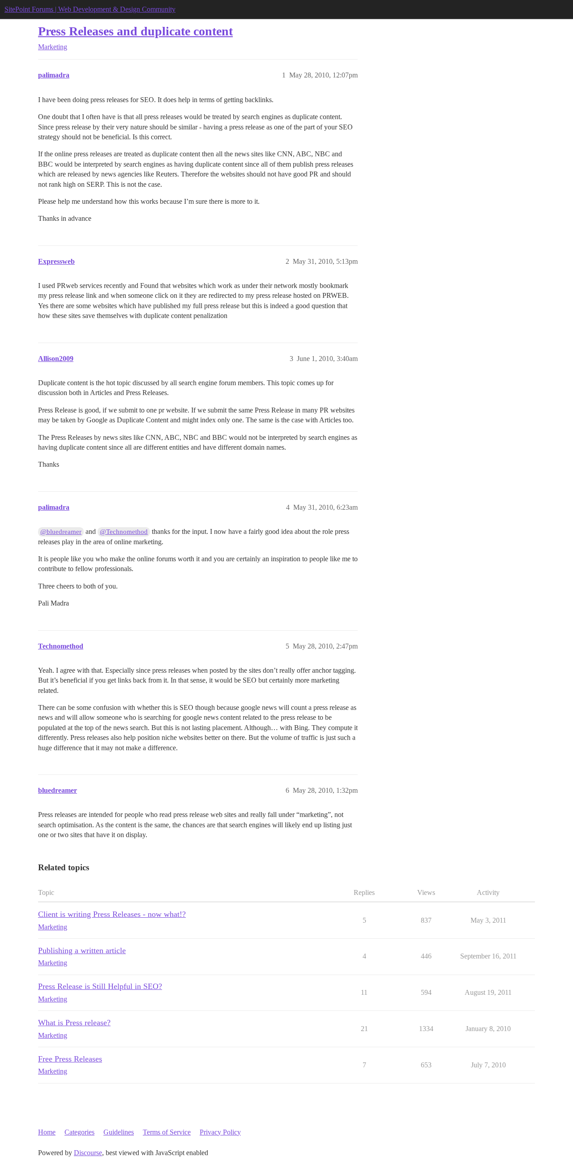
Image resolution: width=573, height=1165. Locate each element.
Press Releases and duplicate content (135, 31)
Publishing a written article (82, 950)
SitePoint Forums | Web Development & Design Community (89, 9)
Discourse (88, 1152)
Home (47, 1132)
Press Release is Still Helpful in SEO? (100, 986)
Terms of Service (167, 1132)
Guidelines (118, 1132)
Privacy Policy (220, 1132)
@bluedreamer (60, 531)
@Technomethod (124, 531)
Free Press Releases (70, 1058)
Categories (79, 1132)
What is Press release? (74, 1022)
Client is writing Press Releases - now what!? (112, 914)
